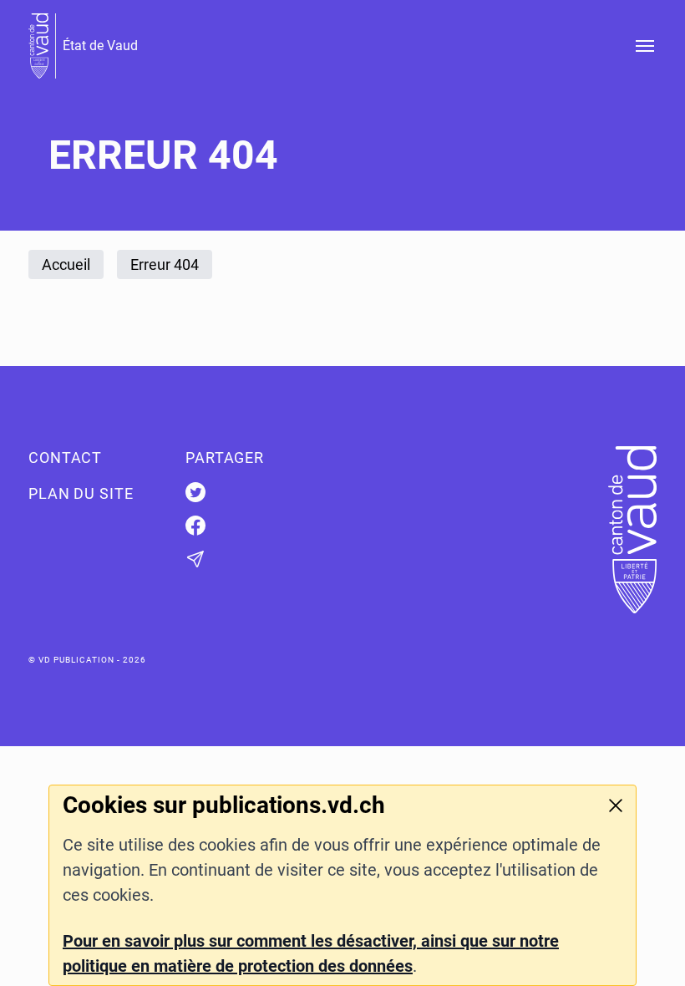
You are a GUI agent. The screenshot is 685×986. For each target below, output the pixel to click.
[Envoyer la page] (263, 559)
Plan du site (81, 493)
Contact (65, 457)
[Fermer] (615, 805)
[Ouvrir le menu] (645, 46)
